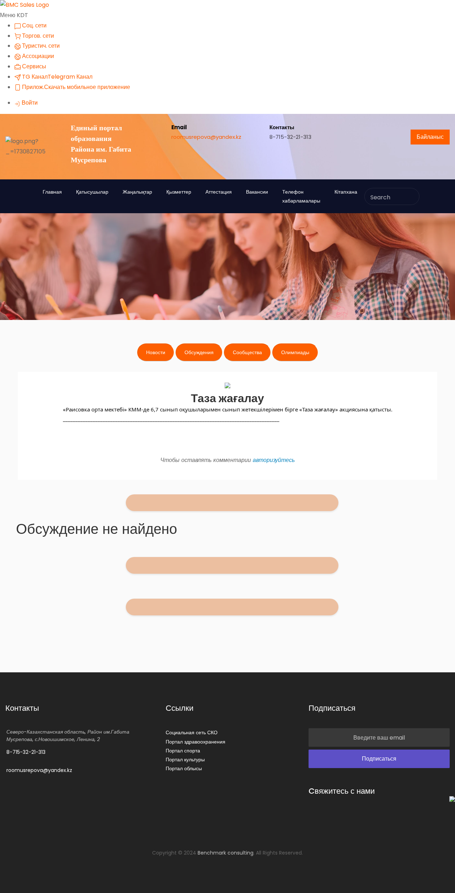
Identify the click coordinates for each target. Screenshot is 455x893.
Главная (52, 191)
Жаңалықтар (137, 191)
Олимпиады (295, 352)
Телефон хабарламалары (301, 196)
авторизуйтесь (274, 460)
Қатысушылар (92, 191)
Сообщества (247, 352)
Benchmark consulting (225, 852)
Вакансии (257, 191)
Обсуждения (199, 352)
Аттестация (218, 191)
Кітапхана (345, 191)
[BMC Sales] (24, 5)
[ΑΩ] (329, 503)
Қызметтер (178, 191)
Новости (155, 352)
